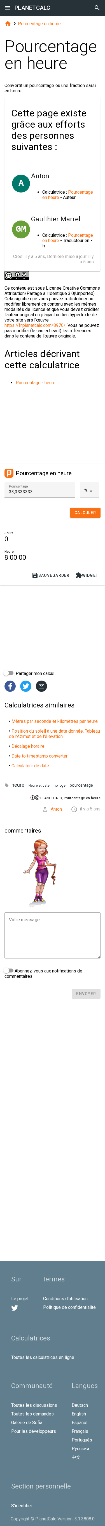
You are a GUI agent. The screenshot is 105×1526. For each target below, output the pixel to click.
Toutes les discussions (34, 1405)
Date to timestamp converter (39, 756)
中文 (76, 1457)
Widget (87, 575)
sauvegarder (51, 575)
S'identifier (21, 1505)
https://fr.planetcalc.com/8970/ (35, 325)
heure (17, 785)
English (79, 1414)
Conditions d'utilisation (65, 1298)
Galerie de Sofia (26, 1422)
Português (82, 1440)
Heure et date (39, 785)
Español (79, 1422)
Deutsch (80, 1405)
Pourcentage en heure (39, 23)
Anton (56, 809)
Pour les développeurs (33, 1431)
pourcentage (81, 785)
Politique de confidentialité (69, 1307)
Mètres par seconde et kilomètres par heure (54, 721)
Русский (80, 1448)
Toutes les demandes (32, 1414)
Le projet (20, 1298)
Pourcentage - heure (35, 382)
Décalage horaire (28, 746)
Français (80, 1431)
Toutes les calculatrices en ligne (42, 1357)
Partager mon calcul (34, 673)
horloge (60, 785)
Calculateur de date (30, 765)
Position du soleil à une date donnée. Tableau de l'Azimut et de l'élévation (54, 733)
